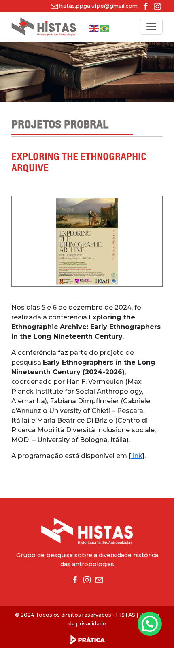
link (136, 456)
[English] (94, 28)
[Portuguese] (105, 28)
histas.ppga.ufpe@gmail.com (98, 6)
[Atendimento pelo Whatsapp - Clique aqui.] (150, 624)
